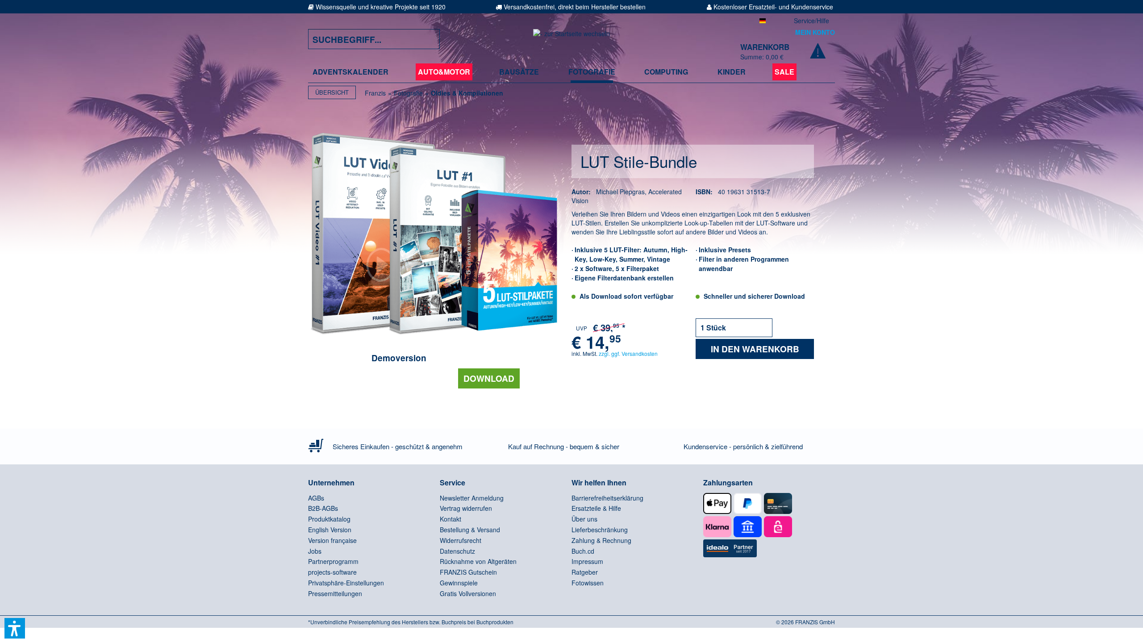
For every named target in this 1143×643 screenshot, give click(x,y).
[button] (14, 628)
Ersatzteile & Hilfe (596, 508)
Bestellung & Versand (470, 529)
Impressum (587, 561)
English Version (329, 529)
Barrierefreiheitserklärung (607, 497)
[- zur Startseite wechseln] (571, 39)
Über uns (584, 518)
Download (488, 378)
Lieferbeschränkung (600, 529)
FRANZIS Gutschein (468, 572)
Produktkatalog (329, 518)
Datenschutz (457, 551)
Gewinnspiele (459, 582)
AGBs (316, 497)
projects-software (332, 572)
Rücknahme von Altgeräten (478, 561)
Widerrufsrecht (460, 540)
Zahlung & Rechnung (601, 540)
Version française (332, 540)
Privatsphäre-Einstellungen (346, 582)
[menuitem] (350, 71)
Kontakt (450, 518)
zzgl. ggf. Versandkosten (628, 353)
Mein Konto (815, 32)
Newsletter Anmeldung (472, 497)
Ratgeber (585, 572)
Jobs (314, 551)
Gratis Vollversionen (468, 593)
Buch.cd (583, 551)
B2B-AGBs (323, 508)
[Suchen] (426, 39)
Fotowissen (588, 582)
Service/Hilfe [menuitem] (811, 20)
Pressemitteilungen (335, 593)
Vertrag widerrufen (466, 508)
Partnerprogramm (333, 561)
